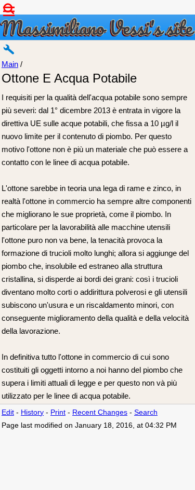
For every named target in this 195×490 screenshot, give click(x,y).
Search (146, 412)
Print (58, 412)
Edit (8, 412)
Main (10, 64)
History (32, 412)
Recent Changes (99, 412)
